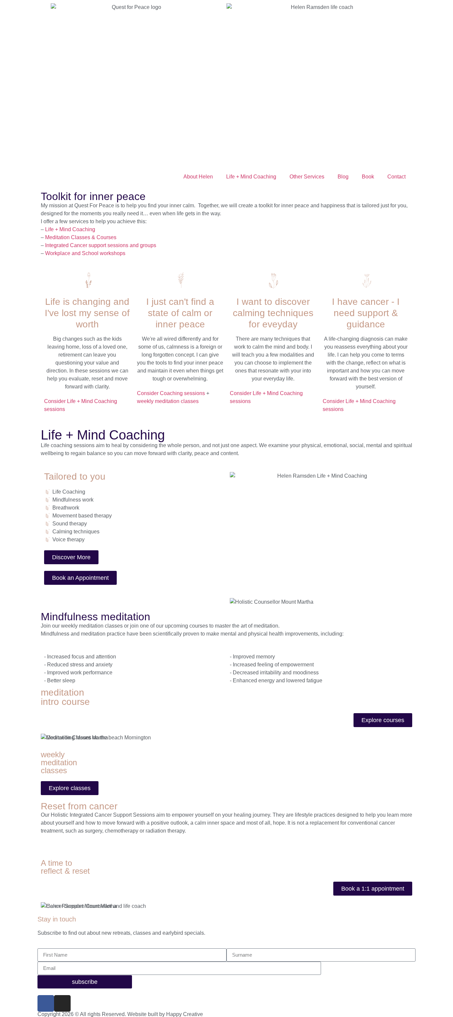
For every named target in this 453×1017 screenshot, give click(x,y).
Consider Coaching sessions (171, 393)
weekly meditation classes (168, 401)
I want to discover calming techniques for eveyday (273, 313)
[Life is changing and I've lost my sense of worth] (87, 280)
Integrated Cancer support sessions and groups (100, 245)
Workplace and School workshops (85, 253)
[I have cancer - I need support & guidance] (365, 280)
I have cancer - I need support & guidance (366, 313)
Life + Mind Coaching (251, 176)
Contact (396, 176)
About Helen (198, 176)
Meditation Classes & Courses (80, 237)
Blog (343, 176)
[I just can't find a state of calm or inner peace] (180, 280)
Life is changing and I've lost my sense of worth (87, 313)
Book (368, 176)
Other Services (307, 176)
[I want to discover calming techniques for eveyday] (273, 280)
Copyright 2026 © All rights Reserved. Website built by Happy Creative (120, 1014)
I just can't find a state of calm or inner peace (180, 313)
